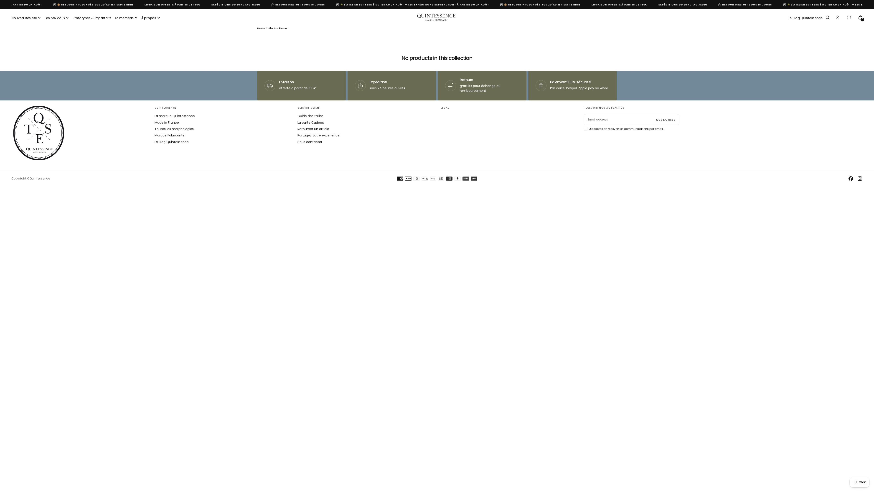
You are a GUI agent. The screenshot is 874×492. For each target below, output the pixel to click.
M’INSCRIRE (467, 263)
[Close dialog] (520, 201)
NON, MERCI (466, 277)
